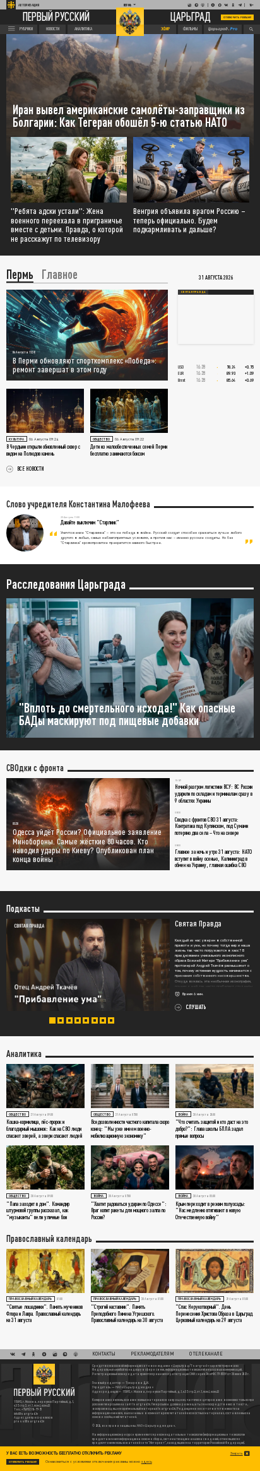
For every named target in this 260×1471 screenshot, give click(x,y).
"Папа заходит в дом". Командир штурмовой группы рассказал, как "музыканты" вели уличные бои (37, 1210)
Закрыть (236, 1453)
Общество (101, 439)
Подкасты (23, 908)
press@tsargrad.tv (29, 1421)
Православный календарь (49, 1238)
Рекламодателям (152, 1353)
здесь (146, 1461)
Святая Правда (193, 291)
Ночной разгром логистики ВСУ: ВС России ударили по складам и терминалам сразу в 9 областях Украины (213, 793)
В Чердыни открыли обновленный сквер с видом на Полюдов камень (43, 450)
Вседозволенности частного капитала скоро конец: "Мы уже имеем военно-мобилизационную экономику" (130, 1128)
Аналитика (24, 1053)
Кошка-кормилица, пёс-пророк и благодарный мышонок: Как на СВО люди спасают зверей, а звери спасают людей (44, 1128)
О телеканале (206, 1353)
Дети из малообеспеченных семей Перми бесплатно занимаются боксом (128, 450)
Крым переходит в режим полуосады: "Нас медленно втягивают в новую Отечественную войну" (210, 1210)
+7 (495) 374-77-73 (31, 1409)
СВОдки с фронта (35, 768)
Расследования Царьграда (66, 584)
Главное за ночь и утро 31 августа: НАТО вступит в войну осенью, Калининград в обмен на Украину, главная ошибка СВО (213, 858)
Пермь (19, 274)
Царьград (190, 17)
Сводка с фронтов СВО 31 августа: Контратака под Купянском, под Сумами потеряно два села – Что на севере (211, 826)
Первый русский (56, 17)
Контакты (103, 1353)
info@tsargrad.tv (26, 1413)
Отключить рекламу (237, 17)
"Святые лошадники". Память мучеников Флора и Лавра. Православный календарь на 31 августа (44, 1313)
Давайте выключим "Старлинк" (90, 522)
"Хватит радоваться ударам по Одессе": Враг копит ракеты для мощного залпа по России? (129, 1210)
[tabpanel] (130, 965)
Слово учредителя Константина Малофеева (78, 504)
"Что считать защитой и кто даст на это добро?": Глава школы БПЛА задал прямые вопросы (211, 1128)
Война (183, 1114)
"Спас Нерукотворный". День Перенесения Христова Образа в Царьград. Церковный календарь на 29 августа (214, 1313)
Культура (16, 439)
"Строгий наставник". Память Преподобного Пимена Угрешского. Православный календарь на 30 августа (127, 1313)
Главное (60, 274)
